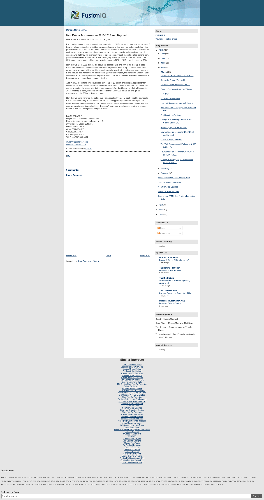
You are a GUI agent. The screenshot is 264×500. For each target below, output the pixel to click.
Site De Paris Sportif (132, 454)
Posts (162, 228)
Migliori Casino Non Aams (132, 419)
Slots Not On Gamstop (132, 397)
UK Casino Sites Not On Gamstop (132, 384)
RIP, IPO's (165, 94)
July (163, 54)
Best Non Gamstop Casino (132, 410)
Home (108, 255)
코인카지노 (132, 436)
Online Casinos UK (132, 386)
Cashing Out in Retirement (172, 115)
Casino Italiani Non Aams (132, 414)
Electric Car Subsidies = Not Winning (176, 89)
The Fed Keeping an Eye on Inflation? (177, 103)
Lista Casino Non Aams (132, 462)
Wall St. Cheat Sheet (168, 257)
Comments (165, 233)
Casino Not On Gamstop (132, 373)
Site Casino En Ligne (132, 441)
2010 (161, 205)
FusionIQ (160, 35)
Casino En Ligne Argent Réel (132, 458)
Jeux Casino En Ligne (132, 423)
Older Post (145, 255)
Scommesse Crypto (132, 439)
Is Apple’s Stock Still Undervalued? (174, 260)
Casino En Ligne (132, 406)
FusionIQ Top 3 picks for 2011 (174, 127)
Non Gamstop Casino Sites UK (132, 401)
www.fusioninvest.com (76, 144)
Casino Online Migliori (132, 369)
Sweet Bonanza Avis (132, 434)
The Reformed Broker (169, 268)
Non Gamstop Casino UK (132, 403)
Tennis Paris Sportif (132, 427)
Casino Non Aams (132, 443)
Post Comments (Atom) (88, 261)
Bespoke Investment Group (172, 301)
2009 (161, 210)
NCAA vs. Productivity (170, 98)
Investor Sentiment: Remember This (175, 293)
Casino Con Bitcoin (132, 449)
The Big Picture (166, 278)
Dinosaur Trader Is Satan (170, 270)
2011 (161, 50)
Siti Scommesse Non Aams (132, 425)
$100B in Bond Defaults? (171, 140)
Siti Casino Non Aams (132, 445)
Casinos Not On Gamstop (169, 182)
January (164, 173)
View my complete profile (166, 39)
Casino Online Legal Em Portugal (132, 399)
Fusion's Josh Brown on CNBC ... (175, 85)
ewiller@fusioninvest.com (77, 142)
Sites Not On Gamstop (132, 412)
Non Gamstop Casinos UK (132, 380)
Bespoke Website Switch (170, 303)
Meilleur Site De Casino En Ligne (132, 393)
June (163, 58)
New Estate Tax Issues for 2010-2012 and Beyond (96, 35)
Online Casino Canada (132, 388)
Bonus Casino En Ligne (132, 456)
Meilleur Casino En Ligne (168, 191)
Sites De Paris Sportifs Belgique (132, 421)
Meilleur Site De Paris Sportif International (132, 429)
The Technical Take (168, 291)
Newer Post (71, 255)
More (69, 156)
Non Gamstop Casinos (168, 187)
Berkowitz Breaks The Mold (173, 80)
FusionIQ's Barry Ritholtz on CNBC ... (177, 76)
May (163, 63)
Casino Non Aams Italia (132, 382)
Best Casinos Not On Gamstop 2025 (174, 178)
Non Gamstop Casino (132, 365)
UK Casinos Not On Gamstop (132, 390)
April (163, 67)
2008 (161, 214)
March (164, 72)
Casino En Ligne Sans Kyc (132, 460)
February (165, 169)
